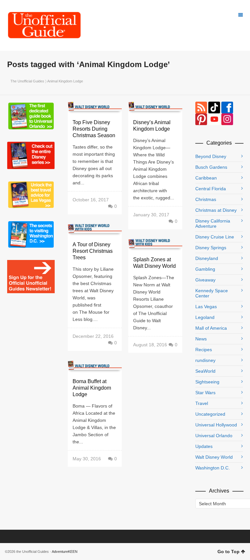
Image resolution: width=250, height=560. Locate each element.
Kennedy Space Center (211, 293)
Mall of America (211, 328)
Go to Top (228, 551)
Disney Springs (210, 247)
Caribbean (206, 177)
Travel (201, 403)
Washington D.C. (212, 467)
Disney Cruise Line (214, 236)
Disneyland (206, 258)
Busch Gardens (211, 167)
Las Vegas (206, 306)
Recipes (203, 349)
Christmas (205, 199)
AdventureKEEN (64, 551)
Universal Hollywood (216, 424)
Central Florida (210, 188)
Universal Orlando (213, 435)
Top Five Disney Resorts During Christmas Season (94, 129)
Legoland (205, 317)
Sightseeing (207, 381)
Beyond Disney (210, 156)
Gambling (205, 269)
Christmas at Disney (216, 210)
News (201, 338)
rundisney (205, 360)
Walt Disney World (214, 457)
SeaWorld (205, 371)
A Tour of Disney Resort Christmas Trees (93, 251)
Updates (204, 446)
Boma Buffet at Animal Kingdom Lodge (92, 388)
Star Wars (205, 392)
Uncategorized (210, 414)
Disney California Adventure (212, 223)
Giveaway (205, 279)
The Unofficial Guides (27, 81)
